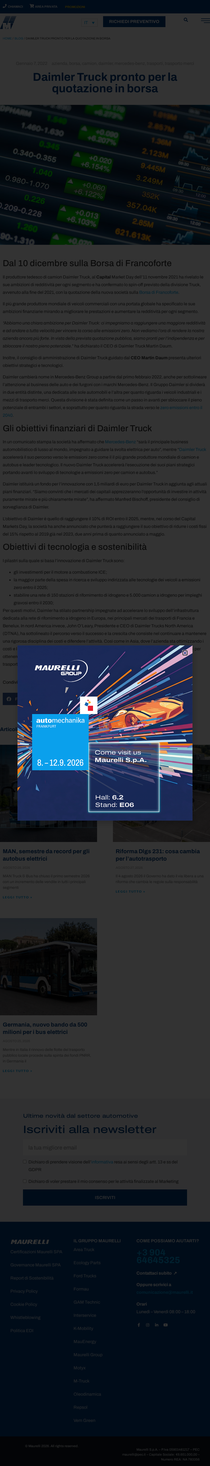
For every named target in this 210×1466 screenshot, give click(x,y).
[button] (185, 653)
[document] (105, 733)
